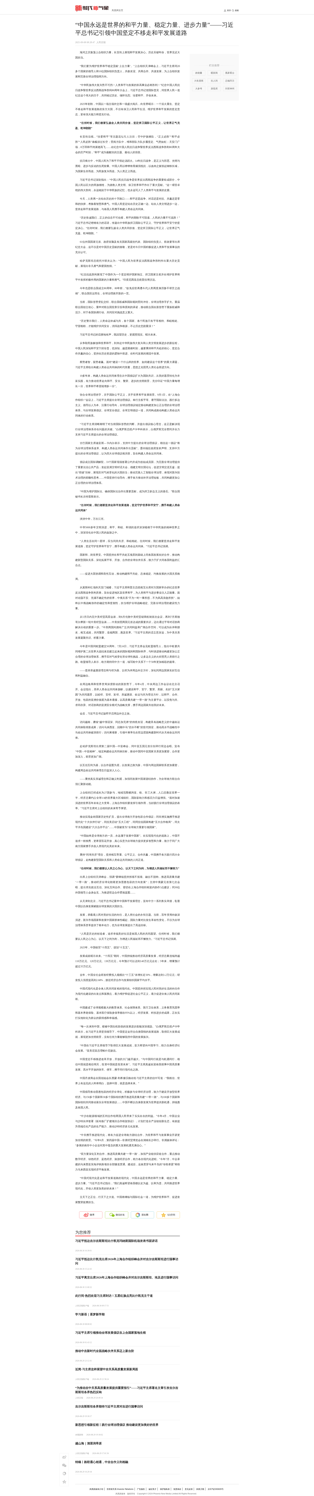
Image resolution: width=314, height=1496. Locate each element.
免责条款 (177, 1489)
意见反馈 (189, 1489)
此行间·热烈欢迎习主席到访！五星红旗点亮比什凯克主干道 (114, 1295)
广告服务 (141, 1489)
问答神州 (229, 88)
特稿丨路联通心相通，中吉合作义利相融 (101, 1462)
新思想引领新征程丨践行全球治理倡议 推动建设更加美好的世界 (116, 1424)
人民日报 (101, 42)
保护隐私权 (165, 1489)
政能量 (198, 73)
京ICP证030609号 (216, 1489)
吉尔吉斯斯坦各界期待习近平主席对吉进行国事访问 (109, 1406)
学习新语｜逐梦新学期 (90, 1314)
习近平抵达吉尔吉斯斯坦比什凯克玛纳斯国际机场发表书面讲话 (116, 1241)
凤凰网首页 (117, 10)
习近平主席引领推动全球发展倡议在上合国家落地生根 (110, 1332)
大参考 (198, 88)
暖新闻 (214, 73)
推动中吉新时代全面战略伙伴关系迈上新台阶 (104, 1351)
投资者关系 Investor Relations (120, 1489)
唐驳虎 (214, 88)
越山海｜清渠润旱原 (88, 1443)
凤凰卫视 (200, 1489)
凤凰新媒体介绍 (96, 1489)
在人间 (214, 81)
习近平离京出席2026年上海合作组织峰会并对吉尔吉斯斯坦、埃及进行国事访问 (126, 1277)
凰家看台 (229, 73)
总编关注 (229, 81)
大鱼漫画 (198, 81)
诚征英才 (152, 1489)
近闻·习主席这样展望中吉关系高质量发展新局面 (106, 1369)
